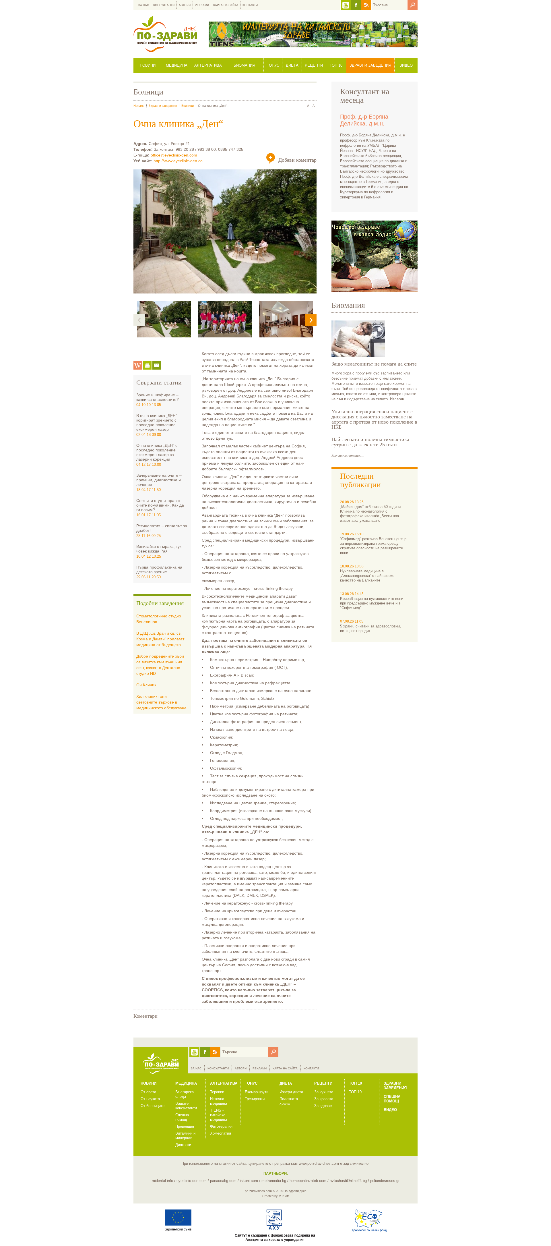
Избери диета (291, 1092)
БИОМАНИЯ (244, 65)
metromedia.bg (273, 1181)
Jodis (374, 256)
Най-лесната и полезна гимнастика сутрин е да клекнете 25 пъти (370, 441)
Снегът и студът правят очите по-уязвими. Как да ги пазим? (160, 505)
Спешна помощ (182, 1117)
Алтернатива (208, 65)
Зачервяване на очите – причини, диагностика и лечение (159, 480)
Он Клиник (146, 685)
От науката (150, 1099)
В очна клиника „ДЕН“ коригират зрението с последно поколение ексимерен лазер (156, 422)
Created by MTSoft (275, 1196)
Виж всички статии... (347, 455)
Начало (138, 105)
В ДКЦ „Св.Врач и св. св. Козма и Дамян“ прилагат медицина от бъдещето (160, 639)
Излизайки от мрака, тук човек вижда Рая (158, 548)
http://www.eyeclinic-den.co (178, 161)
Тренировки (255, 1099)
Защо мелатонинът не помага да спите (374, 364)
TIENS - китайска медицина (218, 1115)
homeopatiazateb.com (308, 1181)
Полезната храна (289, 1101)
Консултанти (163, 5)
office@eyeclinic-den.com (174, 155)
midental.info (162, 1181)
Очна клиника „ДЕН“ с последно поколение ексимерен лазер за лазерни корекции (156, 452)
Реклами (202, 5)
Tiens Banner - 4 (313, 34)
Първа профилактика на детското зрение (159, 569)
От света (148, 1092)
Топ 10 (336, 65)
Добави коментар (297, 160)
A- (314, 105)
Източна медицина (218, 1101)
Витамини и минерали (185, 1135)
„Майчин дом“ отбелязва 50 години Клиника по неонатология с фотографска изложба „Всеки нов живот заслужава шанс (370, 514)
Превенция (184, 1126)
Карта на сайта (225, 5)
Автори (185, 5)
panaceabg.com (223, 1181)
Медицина (176, 65)
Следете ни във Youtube (346, 5)
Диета (292, 65)
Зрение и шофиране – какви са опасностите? (157, 397)
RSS (366, 5)
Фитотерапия (221, 1126)
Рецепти (314, 65)
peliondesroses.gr (384, 1181)
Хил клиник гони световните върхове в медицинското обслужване (161, 702)
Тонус (273, 65)
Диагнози (183, 1145)
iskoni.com (249, 1181)
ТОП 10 (355, 1092)
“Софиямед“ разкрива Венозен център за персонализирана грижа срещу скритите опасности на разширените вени (373, 546)
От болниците (152, 1106)
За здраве (323, 1106)
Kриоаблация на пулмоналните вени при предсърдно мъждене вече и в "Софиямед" (371, 603)
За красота (323, 1099)
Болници (187, 105)
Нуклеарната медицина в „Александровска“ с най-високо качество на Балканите (367, 575)
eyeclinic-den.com (191, 1181)
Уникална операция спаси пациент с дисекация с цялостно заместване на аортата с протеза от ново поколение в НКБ (374, 419)
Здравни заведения (370, 65)
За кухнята (323, 1092)
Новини (148, 65)
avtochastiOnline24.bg (348, 1181)
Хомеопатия (220, 1133)
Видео (406, 65)
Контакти (250, 5)
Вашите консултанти (186, 1105)
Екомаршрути (256, 1092)
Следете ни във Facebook (356, 5)
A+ (309, 105)
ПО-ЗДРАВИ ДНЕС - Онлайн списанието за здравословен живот (165, 34)
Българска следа (184, 1094)
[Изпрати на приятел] (156, 365)
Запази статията (137, 365)
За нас (143, 5)
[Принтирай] (147, 365)
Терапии (217, 1092)
